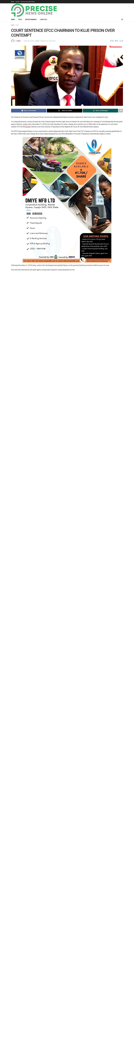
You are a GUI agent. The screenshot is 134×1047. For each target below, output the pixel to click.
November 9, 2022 (29, 41)
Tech (20, 19)
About (12, 1)
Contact (17, 1)
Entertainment (31, 19)
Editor (19, 41)
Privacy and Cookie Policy (28, 1)
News (13, 19)
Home (12, 25)
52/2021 (28, 127)
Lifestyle (43, 19)
